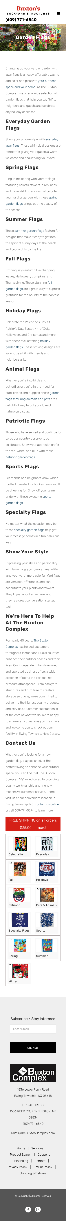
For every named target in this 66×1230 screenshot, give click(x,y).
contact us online (47, 804)
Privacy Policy (17, 1167)
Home (21, 1148)
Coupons (44, 1154)
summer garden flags (29, 230)
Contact (39, 1161)
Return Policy (43, 1167)
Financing (21, 1161)
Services (37, 1148)
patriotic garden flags (20, 457)
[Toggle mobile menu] (58, 14)
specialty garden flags (29, 530)
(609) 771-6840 (21, 19)
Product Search (21, 1154)
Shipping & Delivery (33, 1173)
